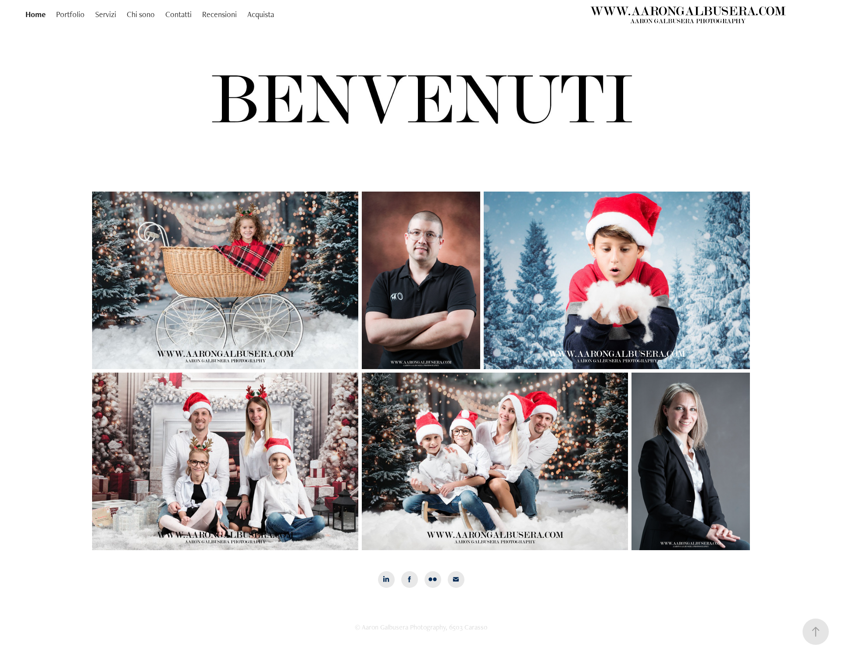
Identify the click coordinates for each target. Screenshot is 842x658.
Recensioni (219, 14)
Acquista (260, 14)
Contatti (178, 14)
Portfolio (70, 14)
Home (35, 14)
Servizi (105, 14)
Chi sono (141, 14)
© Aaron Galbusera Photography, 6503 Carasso (421, 627)
